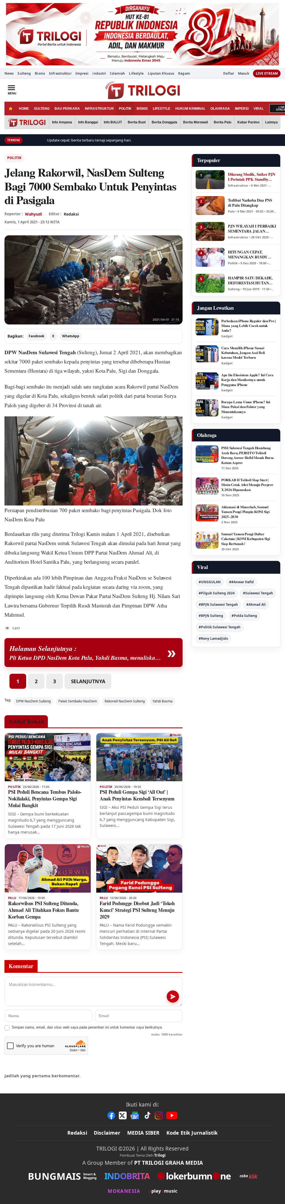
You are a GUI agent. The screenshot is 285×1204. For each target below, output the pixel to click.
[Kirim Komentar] (173, 996)
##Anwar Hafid (241, 582)
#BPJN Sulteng (211, 615)
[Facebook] (111, 1115)
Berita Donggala (164, 122)
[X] (123, 1115)
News (9, 73)
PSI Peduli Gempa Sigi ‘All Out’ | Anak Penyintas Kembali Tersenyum (137, 795)
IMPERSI (242, 109)
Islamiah (117, 73)
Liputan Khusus (161, 73)
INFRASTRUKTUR (99, 109)
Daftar (228, 73)
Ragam (184, 73)
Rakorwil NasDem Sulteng (125, 701)
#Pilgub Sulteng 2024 (217, 593)
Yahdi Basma (163, 701)
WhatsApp (70, 336)
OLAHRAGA (220, 109)
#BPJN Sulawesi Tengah (218, 604)
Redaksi (77, 1132)
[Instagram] (159, 1115)
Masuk (243, 73)
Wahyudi (33, 214)
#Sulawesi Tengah (258, 593)
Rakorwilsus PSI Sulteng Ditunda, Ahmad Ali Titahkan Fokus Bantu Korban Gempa (43, 910)
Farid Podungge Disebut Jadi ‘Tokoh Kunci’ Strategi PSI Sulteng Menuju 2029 (137, 910)
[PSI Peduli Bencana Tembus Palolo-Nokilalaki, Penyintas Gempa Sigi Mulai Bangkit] (48, 757)
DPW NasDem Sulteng (33, 701)
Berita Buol (137, 122)
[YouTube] (172, 1115)
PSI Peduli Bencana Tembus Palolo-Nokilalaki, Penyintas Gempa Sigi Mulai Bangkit (45, 798)
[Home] (10, 108)
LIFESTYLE (161, 109)
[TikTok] (147, 1115)
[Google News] (135, 1115)
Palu (12, 898)
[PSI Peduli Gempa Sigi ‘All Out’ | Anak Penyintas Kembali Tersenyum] (139, 757)
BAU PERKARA (67, 109)
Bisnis (40, 73)
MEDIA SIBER (143, 1132)
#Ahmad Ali (256, 604)
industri (99, 73)
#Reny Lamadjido (213, 638)
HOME (24, 109)
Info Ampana (62, 122)
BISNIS (142, 109)
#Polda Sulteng (244, 615)
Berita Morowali (195, 122)
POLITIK (125, 109)
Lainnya (271, 122)
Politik (14, 157)
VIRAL (259, 109)
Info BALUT (113, 122)
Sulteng (24, 73)
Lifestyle (136, 73)
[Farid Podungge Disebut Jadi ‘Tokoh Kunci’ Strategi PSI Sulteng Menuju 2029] (139, 868)
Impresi (82, 73)
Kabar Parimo (248, 122)
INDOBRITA (126, 1176)
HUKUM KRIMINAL (190, 109)
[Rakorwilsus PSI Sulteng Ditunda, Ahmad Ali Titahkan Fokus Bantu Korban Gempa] (48, 868)
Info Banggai (88, 122)
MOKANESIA (124, 1191)
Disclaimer (107, 1132)
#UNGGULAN (210, 582)
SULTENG (42, 109)
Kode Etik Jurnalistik (192, 1132)
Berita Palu (222, 122)
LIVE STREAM (267, 73)
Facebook (36, 336)
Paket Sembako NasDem (77, 701)
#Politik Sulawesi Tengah (219, 627)
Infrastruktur (60, 73)
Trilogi (160, 1155)
